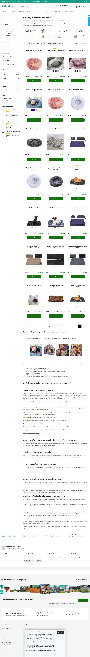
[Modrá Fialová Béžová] (55, 63)
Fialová (56, 71)
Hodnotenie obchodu (6, 637)
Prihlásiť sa (83, 600)
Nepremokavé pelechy (10, 39)
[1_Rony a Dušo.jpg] (62, 356)
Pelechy (6, 24)
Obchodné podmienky (6, 640)
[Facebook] (76, 614)
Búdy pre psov (7, 42)
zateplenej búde (56, 526)
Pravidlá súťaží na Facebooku (7, 644)
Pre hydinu (7, 18)
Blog (2, 635)
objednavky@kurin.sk (36, 1)
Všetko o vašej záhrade (6, 98)
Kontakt (19, 1)
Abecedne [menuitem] (61, 43)
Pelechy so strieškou (9, 35)
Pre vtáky (7, 60)
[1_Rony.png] (76, 356)
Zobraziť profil (80, 579)
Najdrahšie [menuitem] (43, 43)
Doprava (14, 1)
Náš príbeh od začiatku (6, 1)
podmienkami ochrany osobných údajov (67, 603)
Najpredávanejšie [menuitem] (52, 43)
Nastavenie (29, 655)
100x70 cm (35, 267)
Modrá (53, 71)
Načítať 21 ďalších (57, 326)
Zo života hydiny (5, 102)
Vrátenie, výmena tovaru (6, 642)
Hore (27, 326)
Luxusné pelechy (9, 37)
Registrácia (85, 1)
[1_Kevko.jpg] (49, 356)
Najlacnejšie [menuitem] (36, 43)
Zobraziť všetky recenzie (18, 548)
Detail (34, 80)
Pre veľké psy (8, 28)
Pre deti (7, 49)
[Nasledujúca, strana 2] (83, 326)
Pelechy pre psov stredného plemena (32, 430)
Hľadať (56, 6)
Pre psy (6, 21)
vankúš (33, 408)
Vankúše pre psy (9, 26)
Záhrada (7, 53)
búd (48, 523)
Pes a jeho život (5, 100)
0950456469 (44, 1)
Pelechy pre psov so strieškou (30, 420)
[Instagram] (79, 614)
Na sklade (11, 82)
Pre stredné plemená (10, 29)
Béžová (58, 71)
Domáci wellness (9, 57)
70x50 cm (78, 188)
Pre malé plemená (9, 31)
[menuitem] (6, 12)
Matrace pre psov (9, 33)
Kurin (11, 89)
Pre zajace (7, 46)
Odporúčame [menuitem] (27, 43)
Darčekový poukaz (9, 64)
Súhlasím (60, 632)
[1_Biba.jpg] (36, 356)
